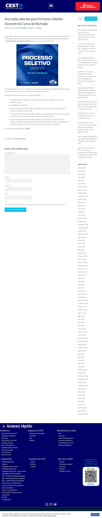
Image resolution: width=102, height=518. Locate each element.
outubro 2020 (82, 382)
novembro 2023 (83, 266)
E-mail (8, 186)
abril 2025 (81, 212)
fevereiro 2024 (82, 256)
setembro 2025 (83, 196)
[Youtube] (55, 504)
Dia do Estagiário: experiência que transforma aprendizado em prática (87, 138)
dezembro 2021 (83, 338)
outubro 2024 (82, 231)
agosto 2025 (82, 199)
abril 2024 (81, 250)
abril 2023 (81, 288)
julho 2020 (81, 392)
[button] (51, 6)
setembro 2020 (83, 385)
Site (6, 194)
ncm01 (39, 28)
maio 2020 (81, 398)
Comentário (10, 153)
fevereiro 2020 (82, 408)
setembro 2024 (83, 234)
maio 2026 (81, 177)
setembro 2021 (83, 348)
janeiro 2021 (82, 373)
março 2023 (82, 291)
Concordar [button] (95, 514)
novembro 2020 (83, 379)
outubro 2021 (82, 344)
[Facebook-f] (51, 504)
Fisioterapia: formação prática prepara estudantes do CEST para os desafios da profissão (87, 104)
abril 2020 (81, 401)
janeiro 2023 (82, 297)
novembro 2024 (83, 228)
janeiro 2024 (82, 259)
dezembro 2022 (83, 300)
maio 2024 (81, 247)
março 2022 (82, 329)
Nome (7, 177)
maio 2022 (81, 322)
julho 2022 (81, 316)
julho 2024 (81, 240)
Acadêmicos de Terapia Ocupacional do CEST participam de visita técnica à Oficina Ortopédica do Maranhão (87, 76)
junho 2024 (81, 243)
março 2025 (82, 215)
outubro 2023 (82, 269)
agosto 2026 (82, 168)
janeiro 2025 (82, 221)
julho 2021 (81, 354)
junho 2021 (81, 357)
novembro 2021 (83, 341)
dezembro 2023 (83, 262)
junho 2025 (81, 206)
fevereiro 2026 (82, 187)
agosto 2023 (82, 275)
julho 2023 (81, 278)
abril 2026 (81, 180)
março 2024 (82, 253)
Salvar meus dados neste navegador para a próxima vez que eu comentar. (35, 205)
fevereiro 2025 (82, 218)
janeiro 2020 (82, 411)
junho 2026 (81, 174)
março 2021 (82, 366)
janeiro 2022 (82, 335)
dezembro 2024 (83, 225)
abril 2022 (81, 326)
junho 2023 (81, 281)
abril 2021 (81, 363)
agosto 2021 (82, 351)
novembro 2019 (83, 414)
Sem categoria (20, 139)
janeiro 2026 (82, 190)
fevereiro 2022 (82, 332)
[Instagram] (46, 504)
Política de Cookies (50, 515)
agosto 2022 (82, 313)
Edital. (28, 129)
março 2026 (82, 184)
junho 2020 (81, 395)
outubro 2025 (82, 193)
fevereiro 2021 (82, 370)
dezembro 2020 (83, 376)
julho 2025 (81, 202)
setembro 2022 (83, 310)
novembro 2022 (83, 303)
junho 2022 (81, 319)
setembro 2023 (83, 272)
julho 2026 (81, 171)
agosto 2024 (82, 237)
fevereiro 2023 (82, 294)
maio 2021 (81, 360)
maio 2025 (81, 209)
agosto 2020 (82, 389)
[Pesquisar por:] (81, 19)
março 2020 (82, 404)
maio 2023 (81, 285)
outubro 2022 (82, 307)
